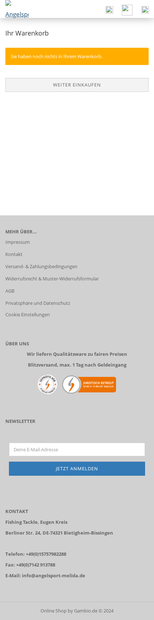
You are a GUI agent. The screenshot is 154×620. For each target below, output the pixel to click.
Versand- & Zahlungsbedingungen (41, 266)
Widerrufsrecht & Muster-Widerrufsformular (52, 278)
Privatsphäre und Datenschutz (37, 303)
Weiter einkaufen (77, 84)
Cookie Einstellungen (27, 314)
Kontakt (14, 254)
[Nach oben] (134, 609)
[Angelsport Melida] (14, 9)
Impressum (17, 242)
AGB (9, 291)
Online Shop (53, 610)
